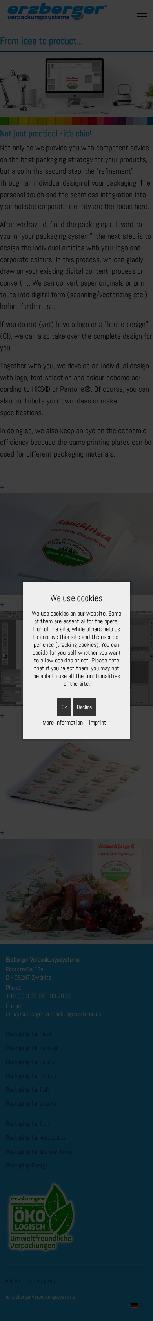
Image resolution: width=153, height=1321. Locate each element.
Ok (64, 706)
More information (62, 722)
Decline (84, 706)
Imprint (97, 722)
